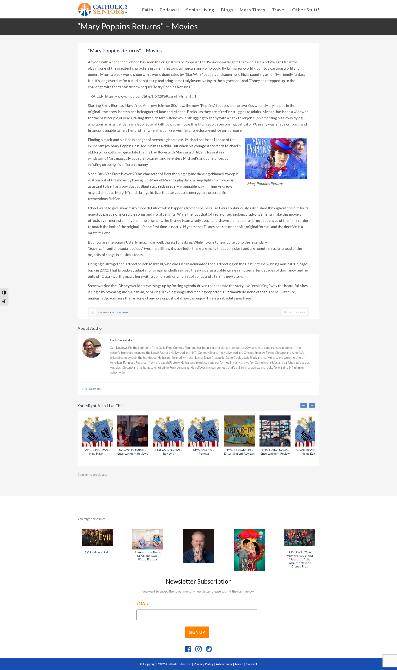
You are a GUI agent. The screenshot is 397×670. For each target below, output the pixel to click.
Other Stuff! (305, 9)
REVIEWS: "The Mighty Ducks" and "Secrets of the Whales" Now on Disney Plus (300, 559)
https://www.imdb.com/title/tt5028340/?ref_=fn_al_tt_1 (150, 96)
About (239, 664)
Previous (303, 405)
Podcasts (169, 9)
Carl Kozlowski (119, 312)
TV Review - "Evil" (97, 552)
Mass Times (252, 9)
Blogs (227, 9)
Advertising (224, 664)
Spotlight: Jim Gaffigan (198, 554)
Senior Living (200, 9)
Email (142, 603)
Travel (279, 9)
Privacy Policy (204, 664)
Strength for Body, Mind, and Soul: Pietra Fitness (148, 555)
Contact (251, 664)
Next (312, 405)
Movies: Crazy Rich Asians (249, 554)
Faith (147, 9)
